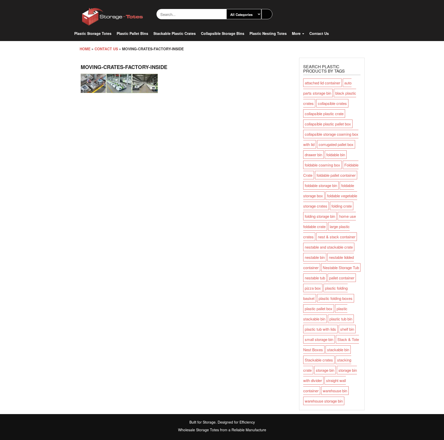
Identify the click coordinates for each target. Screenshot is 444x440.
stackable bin (338, 349)
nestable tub (315, 277)
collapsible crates (332, 103)
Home (85, 48)
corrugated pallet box (336, 144)
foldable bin (335, 154)
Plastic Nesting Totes (268, 33)
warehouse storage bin (324, 401)
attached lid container (322, 82)
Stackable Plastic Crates (174, 33)
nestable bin (315, 257)
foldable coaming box (322, 165)
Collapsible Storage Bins (222, 33)
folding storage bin (320, 216)
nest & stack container (336, 236)
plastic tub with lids (320, 329)
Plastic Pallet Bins (132, 33)
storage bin (325, 370)
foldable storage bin (321, 185)
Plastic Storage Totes (93, 33)
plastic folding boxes (336, 298)
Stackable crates (319, 360)
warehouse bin (335, 390)
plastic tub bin (340, 318)
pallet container (341, 277)
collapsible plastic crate (324, 113)
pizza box (313, 288)
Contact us (319, 33)
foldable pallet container (336, 175)
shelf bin (347, 329)
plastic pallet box (318, 308)
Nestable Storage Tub (341, 267)
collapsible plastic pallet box (328, 123)
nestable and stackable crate (329, 247)
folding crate (341, 206)
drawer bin (313, 154)
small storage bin (319, 339)
